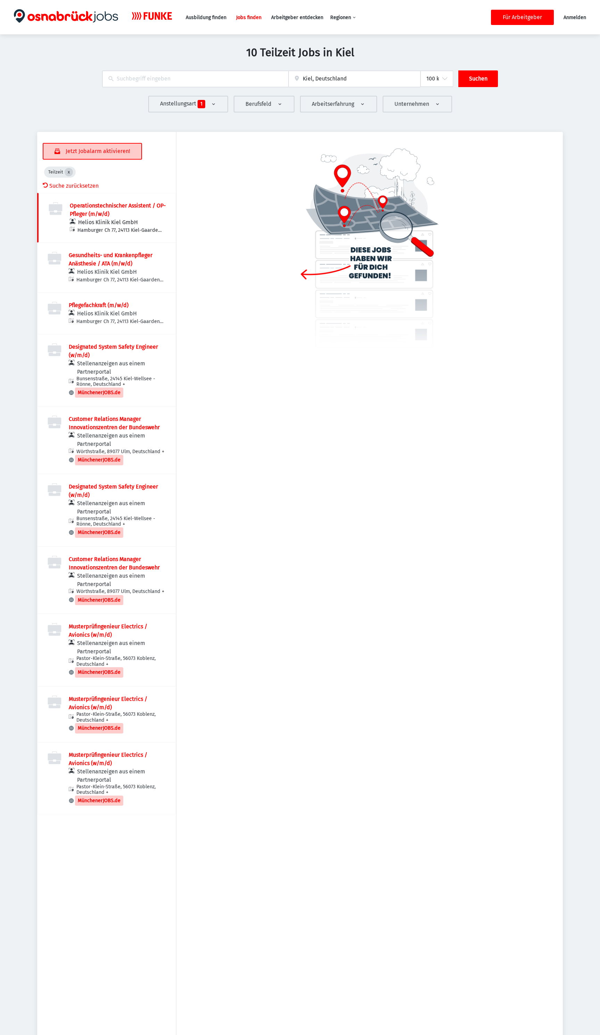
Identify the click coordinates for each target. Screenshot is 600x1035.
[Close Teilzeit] (69, 172)
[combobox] (195, 78)
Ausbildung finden (206, 17)
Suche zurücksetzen (74, 186)
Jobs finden (248, 17)
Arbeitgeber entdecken (297, 17)
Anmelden (575, 17)
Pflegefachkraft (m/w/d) (98, 305)
